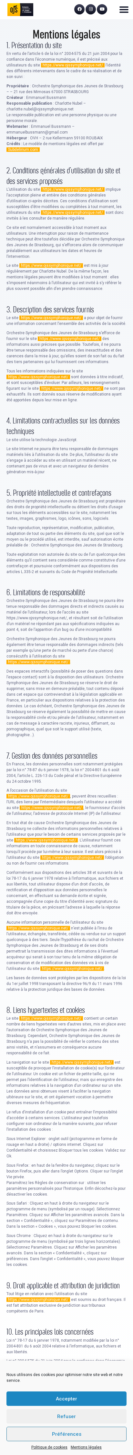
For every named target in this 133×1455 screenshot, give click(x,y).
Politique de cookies (49, 1447)
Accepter (66, 1399)
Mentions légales (86, 1447)
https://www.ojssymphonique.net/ (73, 65)
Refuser (66, 1416)
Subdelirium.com (23, 149)
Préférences (66, 1434)
